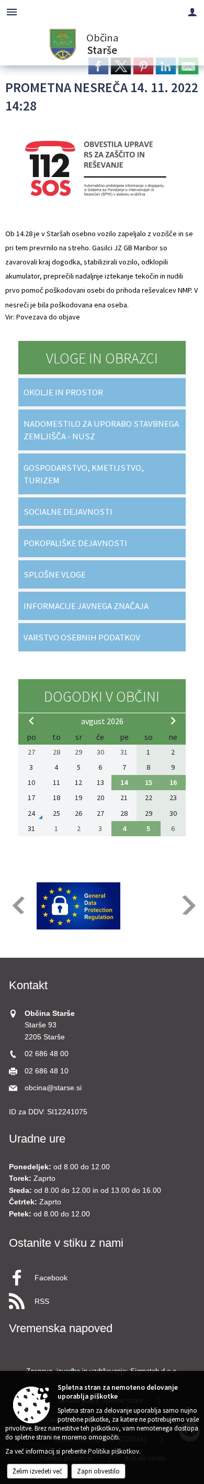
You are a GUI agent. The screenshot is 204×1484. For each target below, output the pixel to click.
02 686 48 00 (47, 1054)
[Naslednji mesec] (173, 720)
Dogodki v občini (102, 696)
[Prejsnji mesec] (31, 720)
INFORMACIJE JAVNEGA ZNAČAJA (86, 606)
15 (148, 782)
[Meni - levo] (11, 12)
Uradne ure (37, 1138)
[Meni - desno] (192, 12)
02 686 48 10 (47, 1071)
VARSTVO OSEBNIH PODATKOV (82, 637)
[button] (17, 905)
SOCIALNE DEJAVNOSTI (68, 511)
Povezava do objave (48, 317)
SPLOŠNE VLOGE (55, 574)
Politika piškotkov (113, 1451)
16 (173, 782)
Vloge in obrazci (102, 358)
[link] (98, 66)
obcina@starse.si (53, 1088)
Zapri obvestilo (98, 1471)
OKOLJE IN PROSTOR (63, 392)
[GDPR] (78, 905)
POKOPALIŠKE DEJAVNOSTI (75, 543)
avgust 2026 (102, 721)
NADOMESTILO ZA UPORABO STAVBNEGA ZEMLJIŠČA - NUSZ (101, 430)
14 (124, 782)
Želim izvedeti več (37, 1471)
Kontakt (28, 985)
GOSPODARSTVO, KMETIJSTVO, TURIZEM (84, 474)
